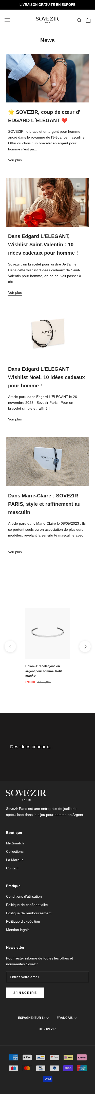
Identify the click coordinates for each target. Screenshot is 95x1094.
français (65, 1018)
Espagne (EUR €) (31, 1018)
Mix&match (15, 843)
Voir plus (15, 160)
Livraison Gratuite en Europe (47, 5)
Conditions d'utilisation (24, 896)
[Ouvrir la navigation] (7, 20)
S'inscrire (25, 993)
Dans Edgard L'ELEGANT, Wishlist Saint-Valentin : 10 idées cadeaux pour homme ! (43, 244)
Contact (12, 868)
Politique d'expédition (23, 921)
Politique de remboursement (28, 913)
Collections (15, 851)
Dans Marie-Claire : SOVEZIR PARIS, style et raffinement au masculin (44, 504)
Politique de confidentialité (27, 905)
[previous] (10, 646)
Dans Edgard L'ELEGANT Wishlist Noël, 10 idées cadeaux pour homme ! (46, 377)
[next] (84, 646)
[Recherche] (79, 20)
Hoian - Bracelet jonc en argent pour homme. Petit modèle (43, 671)
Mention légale (18, 930)
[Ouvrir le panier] (88, 20)
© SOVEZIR (48, 1029)
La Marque (15, 860)
